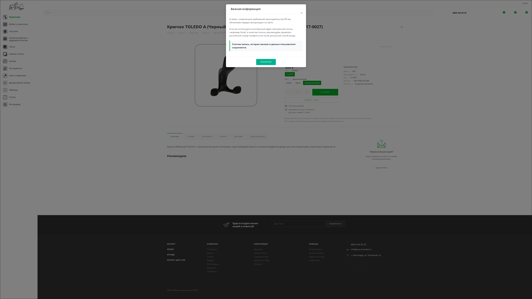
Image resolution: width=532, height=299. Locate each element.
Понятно (266, 61)
